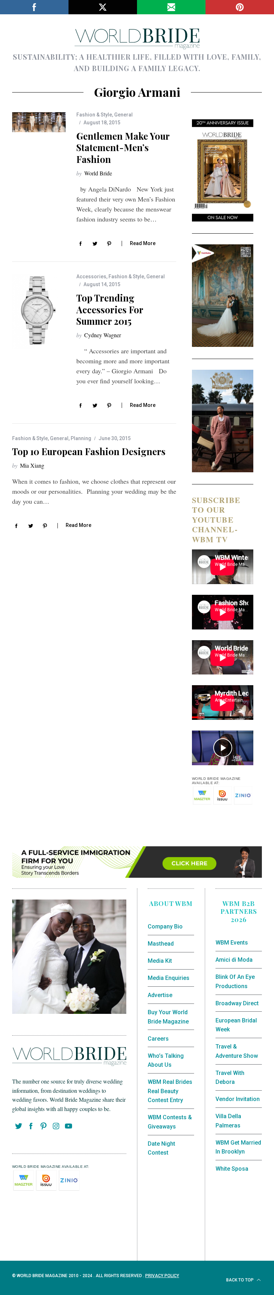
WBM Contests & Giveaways (170, 1122)
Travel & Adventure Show (236, 1051)
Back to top (240, 1279)
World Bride (98, 173)
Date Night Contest (161, 1148)
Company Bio (165, 926)
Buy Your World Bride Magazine (168, 1017)
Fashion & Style (94, 115)
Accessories (91, 276)
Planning (81, 438)
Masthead (161, 943)
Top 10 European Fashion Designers (89, 451)
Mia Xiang (32, 465)
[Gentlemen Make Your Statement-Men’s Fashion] (39, 122)
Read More (143, 243)
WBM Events (231, 942)
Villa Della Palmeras (228, 1121)
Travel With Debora (229, 1078)
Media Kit (160, 960)
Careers (158, 1038)
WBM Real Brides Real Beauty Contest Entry (170, 1091)
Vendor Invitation (237, 1099)
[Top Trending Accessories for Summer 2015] (39, 311)
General (123, 115)
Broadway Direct (237, 1003)
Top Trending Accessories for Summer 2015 (109, 309)
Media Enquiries (168, 978)
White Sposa (231, 1168)
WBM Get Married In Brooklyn (238, 1147)
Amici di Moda (234, 959)
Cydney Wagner (102, 335)
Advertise (160, 995)
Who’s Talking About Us (166, 1060)
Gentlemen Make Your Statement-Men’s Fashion (122, 147)
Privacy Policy (162, 1275)
